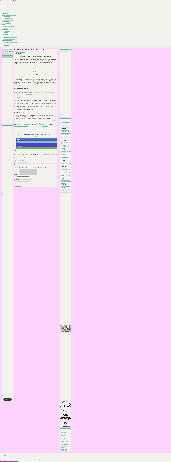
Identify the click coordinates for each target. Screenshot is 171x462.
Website (15, 181)
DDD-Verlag (63, 432)
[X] (5, 461)
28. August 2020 (22, 52)
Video (55, 108)
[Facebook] (2, 461)
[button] (18, 139)
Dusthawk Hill (38, 103)
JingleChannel (34, 79)
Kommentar (16, 174)
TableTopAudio (64, 449)
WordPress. (39, 459)
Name (15, 176)
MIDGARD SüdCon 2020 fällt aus (20, 160)
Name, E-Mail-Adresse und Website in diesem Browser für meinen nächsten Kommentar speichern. (33, 184)
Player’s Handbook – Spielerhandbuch (23, 124)
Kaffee (51, 134)
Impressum (4, 455)
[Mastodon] (12, 461)
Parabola (36, 459)
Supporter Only (7, 399)
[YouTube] (8, 461)
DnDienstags (49, 79)
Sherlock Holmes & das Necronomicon (21, 162)
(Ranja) (18, 94)
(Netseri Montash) (37, 92)
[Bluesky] (16, 461)
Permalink (30, 159)
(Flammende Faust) (17, 103)
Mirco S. (17, 52)
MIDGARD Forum (64, 444)
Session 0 (18, 100)
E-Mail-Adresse (17, 179)
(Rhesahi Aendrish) (29, 94)
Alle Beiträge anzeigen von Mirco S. (21, 157)
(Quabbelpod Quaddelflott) (49, 92)
